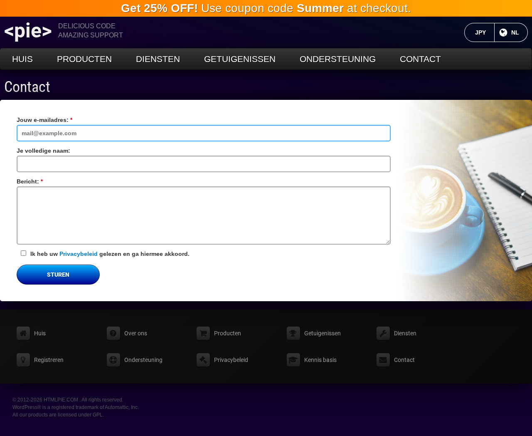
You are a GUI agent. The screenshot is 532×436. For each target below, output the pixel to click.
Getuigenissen (240, 59)
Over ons (135, 333)
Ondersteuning (338, 59)
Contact (420, 59)
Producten (84, 59)
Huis (22, 59)
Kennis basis (320, 360)
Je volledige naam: (43, 150)
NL (519, 32)
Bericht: (42, 181)
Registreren (49, 360)
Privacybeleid (78, 253)
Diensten (158, 59)
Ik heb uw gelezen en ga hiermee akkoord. (110, 253)
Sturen (58, 274)
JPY (485, 32)
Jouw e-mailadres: (57, 119)
